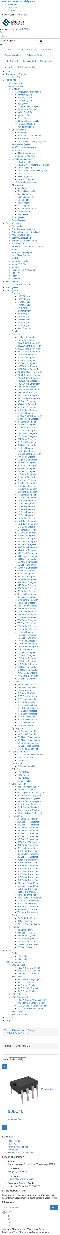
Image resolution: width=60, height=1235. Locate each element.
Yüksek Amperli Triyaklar (28, 944)
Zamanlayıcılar (18, 220)
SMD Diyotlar (18, 976)
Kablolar (15, 249)
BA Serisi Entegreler (26, 421)
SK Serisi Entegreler (26, 593)
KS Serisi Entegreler (26, 500)
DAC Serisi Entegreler (27, 436)
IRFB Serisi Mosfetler (27, 696)
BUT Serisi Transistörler (28, 871)
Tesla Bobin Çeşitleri (21, 284)
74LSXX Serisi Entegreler (29, 377)
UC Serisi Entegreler (26, 655)
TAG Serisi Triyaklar (26, 938)
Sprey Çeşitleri (18, 217)
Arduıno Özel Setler (21, 234)
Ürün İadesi (14, 1149)
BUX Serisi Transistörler (28, 877)
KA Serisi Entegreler (26, 494)
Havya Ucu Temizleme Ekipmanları (33, 164)
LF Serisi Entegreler (26, 515)
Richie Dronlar (18, 82)
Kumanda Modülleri (26, 155)
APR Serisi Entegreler (27, 410)
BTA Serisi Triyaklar (26, 932)
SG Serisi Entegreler (26, 591)
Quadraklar (17, 763)
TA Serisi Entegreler (26, 611)
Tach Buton (17, 77)
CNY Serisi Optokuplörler (28, 739)
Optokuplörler (18, 728)
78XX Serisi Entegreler (27, 386)
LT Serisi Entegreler (26, 532)
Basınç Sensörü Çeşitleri (28, 786)
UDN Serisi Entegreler (27, 661)
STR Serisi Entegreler (27, 602)
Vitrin (8, 71)
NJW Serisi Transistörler (28, 900)
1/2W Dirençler (24, 296)
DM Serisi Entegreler (27, 445)
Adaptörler (22, 132)
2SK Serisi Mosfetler (26, 687)
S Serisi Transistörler (27, 903)
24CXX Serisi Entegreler (28, 342)
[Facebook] (8, 1216)
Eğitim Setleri (18, 243)
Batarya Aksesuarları (21, 237)
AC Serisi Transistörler (27, 833)
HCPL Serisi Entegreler (28, 465)
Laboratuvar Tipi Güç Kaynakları (32, 141)
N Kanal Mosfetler (25, 722)
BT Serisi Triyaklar (25, 929)
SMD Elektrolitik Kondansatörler (32, 1005)
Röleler (15, 275)
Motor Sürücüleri (19, 264)
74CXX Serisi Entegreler (28, 366)
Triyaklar (16, 926)
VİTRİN (7, 49)
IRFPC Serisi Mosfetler (27, 707)
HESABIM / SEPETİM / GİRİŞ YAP (17, 1)
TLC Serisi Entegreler (27, 634)
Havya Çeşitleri (24, 161)
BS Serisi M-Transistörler (28, 853)
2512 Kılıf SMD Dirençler (28, 970)
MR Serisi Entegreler (27, 558)
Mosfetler (16, 681)
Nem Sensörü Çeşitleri (27, 804)
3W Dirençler (23, 316)
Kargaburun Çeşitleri (26, 109)
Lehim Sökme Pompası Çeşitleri (32, 170)
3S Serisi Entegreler (26, 354)
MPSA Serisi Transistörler (29, 897)
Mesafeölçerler (24, 199)
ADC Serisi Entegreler (27, 404)
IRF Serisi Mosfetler (26, 693)
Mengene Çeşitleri (25, 115)
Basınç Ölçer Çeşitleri (27, 191)
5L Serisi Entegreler (26, 357)
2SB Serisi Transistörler (28, 824)
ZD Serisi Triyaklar (25, 947)
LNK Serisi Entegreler (27, 526)
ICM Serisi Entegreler (27, 480)
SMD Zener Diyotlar (26, 991)
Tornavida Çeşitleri (26, 123)
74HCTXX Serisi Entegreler (30, 372)
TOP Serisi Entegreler (27, 643)
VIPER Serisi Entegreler (28, 672)
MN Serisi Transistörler (27, 891)
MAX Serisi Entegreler (27, 541)
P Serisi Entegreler (26, 573)
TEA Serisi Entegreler (27, 629)
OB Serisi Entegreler (26, 570)
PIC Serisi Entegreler (27, 576)
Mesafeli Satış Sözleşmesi (21, 1152)
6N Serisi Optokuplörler (28, 734)
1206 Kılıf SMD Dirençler (28, 967)
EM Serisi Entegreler (26, 450)
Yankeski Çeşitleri (25, 126)
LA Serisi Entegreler (26, 506)
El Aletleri (16, 88)
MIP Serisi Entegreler (27, 553)
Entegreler (16, 334)
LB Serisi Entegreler (26, 509)
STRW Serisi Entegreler (28, 605)
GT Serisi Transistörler (27, 883)
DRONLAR (46, 49)
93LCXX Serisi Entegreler (29, 398)
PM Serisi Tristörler (26, 918)
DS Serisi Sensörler (26, 789)
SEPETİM (12, 7)
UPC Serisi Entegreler (27, 669)
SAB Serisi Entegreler (27, 585)
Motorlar (15, 266)
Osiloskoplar (23, 205)
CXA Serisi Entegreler (27, 433)
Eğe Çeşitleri (23, 103)
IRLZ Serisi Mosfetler (27, 719)
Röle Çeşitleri (18, 769)
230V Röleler (23, 774)
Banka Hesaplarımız (18, 1146)
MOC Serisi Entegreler (27, 556)
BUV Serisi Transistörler (28, 874)
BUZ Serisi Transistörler (28, 880)
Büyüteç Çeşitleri (25, 97)
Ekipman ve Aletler (13, 55)
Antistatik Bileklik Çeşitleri (29, 91)
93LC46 (15, 1111)
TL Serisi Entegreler (26, 631)
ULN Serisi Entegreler (27, 664)
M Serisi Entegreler (26, 535)
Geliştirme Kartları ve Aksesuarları (27, 246)
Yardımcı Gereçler (25, 179)
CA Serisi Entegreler (26, 424)
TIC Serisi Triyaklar (26, 941)
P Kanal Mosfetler (25, 725)
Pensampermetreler (26, 208)
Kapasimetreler (24, 193)
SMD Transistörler (20, 1014)
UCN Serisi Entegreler (27, 658)
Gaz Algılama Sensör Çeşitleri (31, 792)
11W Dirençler (24, 301)
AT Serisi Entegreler (26, 412)
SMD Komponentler (26, 66)
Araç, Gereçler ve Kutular (23, 228)
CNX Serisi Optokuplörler (28, 737)
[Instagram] (9, 1224)
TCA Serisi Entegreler (27, 620)
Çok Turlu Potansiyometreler (30, 754)
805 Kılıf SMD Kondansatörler (31, 1002)
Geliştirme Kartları (35, 55)
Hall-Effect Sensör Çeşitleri (29, 795)
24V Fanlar (22, 958)
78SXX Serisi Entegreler (28, 383)
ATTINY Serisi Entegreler (28, 418)
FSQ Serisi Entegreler (27, 459)
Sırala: (5, 1059)
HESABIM (12, 4)
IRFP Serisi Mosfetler (27, 704)
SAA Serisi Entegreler (27, 582)
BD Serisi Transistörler (27, 839)
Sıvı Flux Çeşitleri (25, 176)
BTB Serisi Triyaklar (26, 935)
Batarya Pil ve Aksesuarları (29, 135)
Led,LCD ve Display (21, 255)
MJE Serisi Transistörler (28, 888)
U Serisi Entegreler (26, 649)
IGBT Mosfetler (24, 690)
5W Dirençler (23, 322)
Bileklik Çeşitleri (24, 94)
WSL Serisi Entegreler (27, 675)
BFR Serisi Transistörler (28, 850)
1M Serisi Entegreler (26, 339)
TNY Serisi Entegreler (27, 640)
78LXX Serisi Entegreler (28, 380)
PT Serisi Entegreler (26, 579)
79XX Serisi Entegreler (27, 392)
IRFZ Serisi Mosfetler (27, 713)
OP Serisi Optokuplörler (28, 742)
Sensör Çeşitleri (19, 783)
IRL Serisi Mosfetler (26, 716)
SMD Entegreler (19, 993)
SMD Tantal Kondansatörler (30, 1008)
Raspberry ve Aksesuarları (24, 269)
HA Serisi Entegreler (26, 462)
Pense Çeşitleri (24, 118)
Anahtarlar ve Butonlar (26, 49)
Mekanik (8, 66)
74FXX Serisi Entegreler (28, 369)
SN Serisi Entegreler (26, 596)
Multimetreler (23, 202)
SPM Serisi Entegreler (27, 599)
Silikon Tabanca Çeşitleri (28, 120)
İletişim (9, 1020)
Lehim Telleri (23, 173)
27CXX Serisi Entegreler (28, 348)
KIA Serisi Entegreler (27, 497)
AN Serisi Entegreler (26, 407)
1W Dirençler (23, 307)
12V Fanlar (22, 956)
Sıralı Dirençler (24, 328)
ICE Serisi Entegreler (27, 474)
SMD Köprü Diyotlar (26, 985)
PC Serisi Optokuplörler (28, 745)
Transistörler (17, 815)
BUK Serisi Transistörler (28, 862)
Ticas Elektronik (20, 1232)
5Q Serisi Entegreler (26, 363)
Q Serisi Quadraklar (26, 766)
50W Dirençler (24, 319)
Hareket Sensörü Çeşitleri (29, 798)
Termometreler (24, 211)
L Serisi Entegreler (26, 503)
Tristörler (16, 915)
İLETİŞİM (26, 29)
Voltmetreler (23, 214)
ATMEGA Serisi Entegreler (29, 415)
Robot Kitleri (17, 272)
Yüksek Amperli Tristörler (28, 923)
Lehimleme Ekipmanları (22, 158)
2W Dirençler (23, 313)
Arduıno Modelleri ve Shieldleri (26, 231)
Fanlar (15, 953)
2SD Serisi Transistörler (28, 830)
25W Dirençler (24, 310)
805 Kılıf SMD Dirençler (28, 973)
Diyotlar (15, 331)
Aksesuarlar (17, 226)
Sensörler (16, 278)
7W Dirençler (23, 325)
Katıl (54, 1207)
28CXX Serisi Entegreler (28, 351)
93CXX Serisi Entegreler (28, 395)
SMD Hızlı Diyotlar (25, 982)
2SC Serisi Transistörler (28, 827)
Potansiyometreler (20, 751)
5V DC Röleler (24, 780)
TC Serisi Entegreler (26, 617)
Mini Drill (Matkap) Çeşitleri (24, 182)
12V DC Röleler (24, 772)
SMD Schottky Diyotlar (27, 988)
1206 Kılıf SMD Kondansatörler (31, 999)
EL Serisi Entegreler (26, 447)
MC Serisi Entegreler (27, 544)
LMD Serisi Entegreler (27, 523)
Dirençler (16, 293)
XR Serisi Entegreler (26, 678)
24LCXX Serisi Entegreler (29, 345)
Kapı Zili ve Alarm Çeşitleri (24, 147)
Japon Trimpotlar (25, 757)
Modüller (16, 258)
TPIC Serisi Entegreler (27, 646)
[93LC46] (24, 1088)
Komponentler (46, 61)
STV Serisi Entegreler (27, 608)
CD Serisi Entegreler (26, 427)
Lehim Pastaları (24, 167)
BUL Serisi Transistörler (28, 865)
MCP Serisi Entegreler (27, 547)
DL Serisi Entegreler (26, 442)
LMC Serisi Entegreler (27, 520)
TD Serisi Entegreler (26, 623)
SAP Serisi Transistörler (28, 906)
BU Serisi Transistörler (27, 856)
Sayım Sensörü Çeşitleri (28, 810)
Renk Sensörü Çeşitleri (28, 807)
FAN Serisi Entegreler (27, 456)
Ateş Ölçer (22, 188)
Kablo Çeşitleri (29, 61)
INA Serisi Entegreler (27, 483)
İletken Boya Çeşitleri (21, 144)
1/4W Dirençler (24, 299)
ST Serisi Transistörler (27, 909)
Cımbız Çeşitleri (24, 100)
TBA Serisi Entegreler (27, 614)
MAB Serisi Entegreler (27, 538)
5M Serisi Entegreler (26, 360)
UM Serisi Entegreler (27, 666)
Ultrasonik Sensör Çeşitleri (29, 812)
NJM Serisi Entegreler (27, 567)
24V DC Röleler (24, 777)
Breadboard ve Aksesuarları (24, 240)
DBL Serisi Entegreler (27, 439)
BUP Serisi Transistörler (28, 868)
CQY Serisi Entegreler (27, 430)
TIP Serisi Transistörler (27, 912)
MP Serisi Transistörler (27, 894)
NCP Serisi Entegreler (27, 561)
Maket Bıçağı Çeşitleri (27, 112)
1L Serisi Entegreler (26, 337)
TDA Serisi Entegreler (27, 626)
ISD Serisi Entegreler (27, 491)
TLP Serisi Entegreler (27, 637)
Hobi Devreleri (11, 61)
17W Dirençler (24, 304)
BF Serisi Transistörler (27, 847)
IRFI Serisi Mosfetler (26, 702)
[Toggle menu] (1, 45)
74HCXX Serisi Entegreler (29, 374)
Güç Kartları (22, 138)
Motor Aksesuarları (20, 261)
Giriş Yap (12, 10)
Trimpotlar (22, 760)
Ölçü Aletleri (17, 185)
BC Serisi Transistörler (27, 836)
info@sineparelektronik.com (21, 1178)
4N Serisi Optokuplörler (28, 731)
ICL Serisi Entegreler (27, 477)
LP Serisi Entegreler (26, 529)
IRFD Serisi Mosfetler (27, 699)
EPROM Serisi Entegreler (29, 453)
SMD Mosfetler (18, 1011)
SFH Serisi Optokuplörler (28, 748)
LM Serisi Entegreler (26, 518)
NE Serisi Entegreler (26, 564)
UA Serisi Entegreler (26, 652)
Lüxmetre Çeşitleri (25, 196)
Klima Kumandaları (26, 153)
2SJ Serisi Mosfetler (26, 684)
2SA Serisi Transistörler (28, 821)
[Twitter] (9, 1218)
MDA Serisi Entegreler (27, 550)
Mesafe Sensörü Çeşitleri (29, 801)
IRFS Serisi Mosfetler (27, 710)
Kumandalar (17, 150)
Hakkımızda (11, 1017)
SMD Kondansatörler (21, 996)
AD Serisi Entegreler (26, 401)
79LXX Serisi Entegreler (28, 389)
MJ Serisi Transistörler (27, 885)
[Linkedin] (9, 1221)
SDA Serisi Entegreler (27, 588)
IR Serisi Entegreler (26, 485)
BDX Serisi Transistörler (28, 845)
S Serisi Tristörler (25, 920)
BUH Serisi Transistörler (28, 859)
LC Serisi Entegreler (26, 512)
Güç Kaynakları (19, 129)
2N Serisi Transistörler (27, 818)
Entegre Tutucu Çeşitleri (28, 106)
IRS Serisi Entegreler (27, 488)
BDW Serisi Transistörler (28, 842)
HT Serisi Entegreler (26, 468)
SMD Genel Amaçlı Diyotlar (29, 979)
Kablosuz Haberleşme (22, 252)
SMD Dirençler (18, 964)
